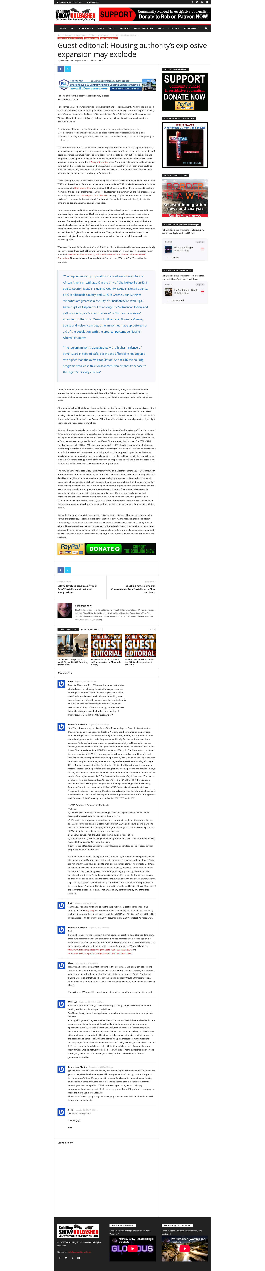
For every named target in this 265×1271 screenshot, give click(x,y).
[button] (206, 28)
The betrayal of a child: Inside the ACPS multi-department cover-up (139, 662)
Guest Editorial (91, 38)
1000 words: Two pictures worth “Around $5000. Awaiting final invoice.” (73, 662)
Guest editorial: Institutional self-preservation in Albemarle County (106, 662)
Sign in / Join (93, 2)
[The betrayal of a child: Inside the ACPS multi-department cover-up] (140, 645)
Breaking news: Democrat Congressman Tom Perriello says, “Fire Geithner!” (133, 589)
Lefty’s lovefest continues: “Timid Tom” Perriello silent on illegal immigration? (77, 589)
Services (125, 28)
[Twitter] (202, 2)
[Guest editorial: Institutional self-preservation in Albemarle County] (106, 645)
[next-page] (154, 629)
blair (70, 903)
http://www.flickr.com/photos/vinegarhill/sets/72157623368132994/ (100, 949)
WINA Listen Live (143, 28)
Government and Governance (75, 35)
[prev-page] (150, 629)
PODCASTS (85, 28)
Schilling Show (66, 61)
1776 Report (191, 28)
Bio (73, 28)
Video (112, 28)
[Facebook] (192, 2)
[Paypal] (197, 2)
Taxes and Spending (109, 38)
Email (101, 28)
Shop (161, 28)
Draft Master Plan (82, 188)
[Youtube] (207, 2)
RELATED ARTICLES (68, 629)
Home (63, 28)
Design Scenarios (99, 162)
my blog (90, 910)
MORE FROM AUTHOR (90, 629)
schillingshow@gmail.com (79, 1252)
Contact (173, 28)
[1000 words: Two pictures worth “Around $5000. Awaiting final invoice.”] (73, 645)
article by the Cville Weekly (94, 195)
